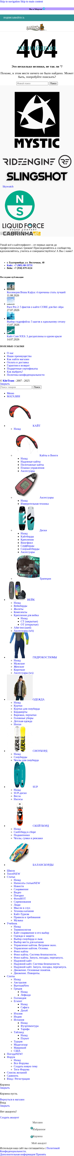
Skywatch (8, 186)
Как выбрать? (15, 371)
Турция (18, 1041)
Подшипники (22, 835)
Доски (43, 530)
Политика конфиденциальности (26, 374)
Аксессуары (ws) (23, 672)
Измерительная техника (35, 503)
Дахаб (24, 1010)
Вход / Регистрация (18, 1078)
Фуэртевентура (30, 1025)
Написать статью (27, 883)
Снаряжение (21, 889)
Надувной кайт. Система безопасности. (37, 963)
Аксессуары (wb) (24, 630)
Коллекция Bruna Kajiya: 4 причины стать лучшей (36, 292)
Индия (18, 1016)
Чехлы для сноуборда (26, 760)
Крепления (27, 539)
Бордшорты (20, 711)
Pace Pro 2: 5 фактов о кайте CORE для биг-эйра (35, 306)
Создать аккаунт (9, 1117)
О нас (10, 353)
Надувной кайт (23, 960)
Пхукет (25, 1038)
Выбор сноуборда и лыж (28, 939)
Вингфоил (27, 542)
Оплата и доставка (18, 362)
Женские (19, 666)
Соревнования (22, 901)
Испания (19, 1019)
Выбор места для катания (29, 942)
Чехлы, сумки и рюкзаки (28, 838)
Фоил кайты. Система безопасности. (35, 954)
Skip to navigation (10, 1)
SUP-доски (20, 792)
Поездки (19, 895)
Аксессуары (28, 470)
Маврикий (20, 1047)
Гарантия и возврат (18, 365)
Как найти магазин (18, 359)
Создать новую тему (26, 1066)
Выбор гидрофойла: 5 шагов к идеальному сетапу (36, 321)
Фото (20, 898)
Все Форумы (21, 1063)
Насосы (18, 799)
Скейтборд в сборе (25, 831)
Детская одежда (23, 721)
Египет (18, 1001)
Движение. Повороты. (27, 973)
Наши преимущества (19, 356)
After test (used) (22, 627)
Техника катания (24, 911)
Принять (41, 1154)
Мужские (19, 663)
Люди (17, 904)
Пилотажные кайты (32, 464)
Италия (18, 1013)
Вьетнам (21, 985)
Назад (17, 428)
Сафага (25, 1007)
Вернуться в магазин (12, 1099)
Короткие (19, 669)
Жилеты (18, 609)
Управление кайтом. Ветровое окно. (35, 945)
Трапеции (45, 578)
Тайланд (19, 1032)
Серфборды (27, 545)
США (17, 1050)
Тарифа (25, 1029)
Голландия (20, 998)
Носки (17, 724)
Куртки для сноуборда (27, 708)
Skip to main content (31, 1)
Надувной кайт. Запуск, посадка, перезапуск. (40, 966)
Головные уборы (23, 718)
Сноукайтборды (30, 548)
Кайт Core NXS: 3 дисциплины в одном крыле (34, 336)
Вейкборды (20, 605)
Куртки (18, 705)
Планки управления (32, 467)
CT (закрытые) (29, 621)
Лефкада (26, 994)
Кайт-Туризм (21, 914)
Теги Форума (21, 1069)
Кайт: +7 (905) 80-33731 (20, 265)
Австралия (20, 982)
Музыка (18, 920)
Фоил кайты (21, 951)
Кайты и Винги (49, 455)
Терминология (22, 929)
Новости (19, 886)
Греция (18, 988)
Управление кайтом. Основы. (31, 948)
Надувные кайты (31, 461)
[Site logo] (37, 32)
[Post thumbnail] (11, 289)
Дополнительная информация (18, 1154)
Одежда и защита (24, 935)
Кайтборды (27, 536)
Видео (17, 892)
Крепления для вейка (26, 615)
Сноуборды (20, 757)
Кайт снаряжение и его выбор (31, 932)
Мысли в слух (22, 907)
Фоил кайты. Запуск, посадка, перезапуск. (39, 957)
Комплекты (20, 612)
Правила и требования (27, 917)
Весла (17, 796)
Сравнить (12, 1075)
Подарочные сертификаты (22, 368)
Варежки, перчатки (25, 714)
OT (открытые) (29, 624)
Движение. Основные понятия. (32, 970)
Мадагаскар (21, 1044)
